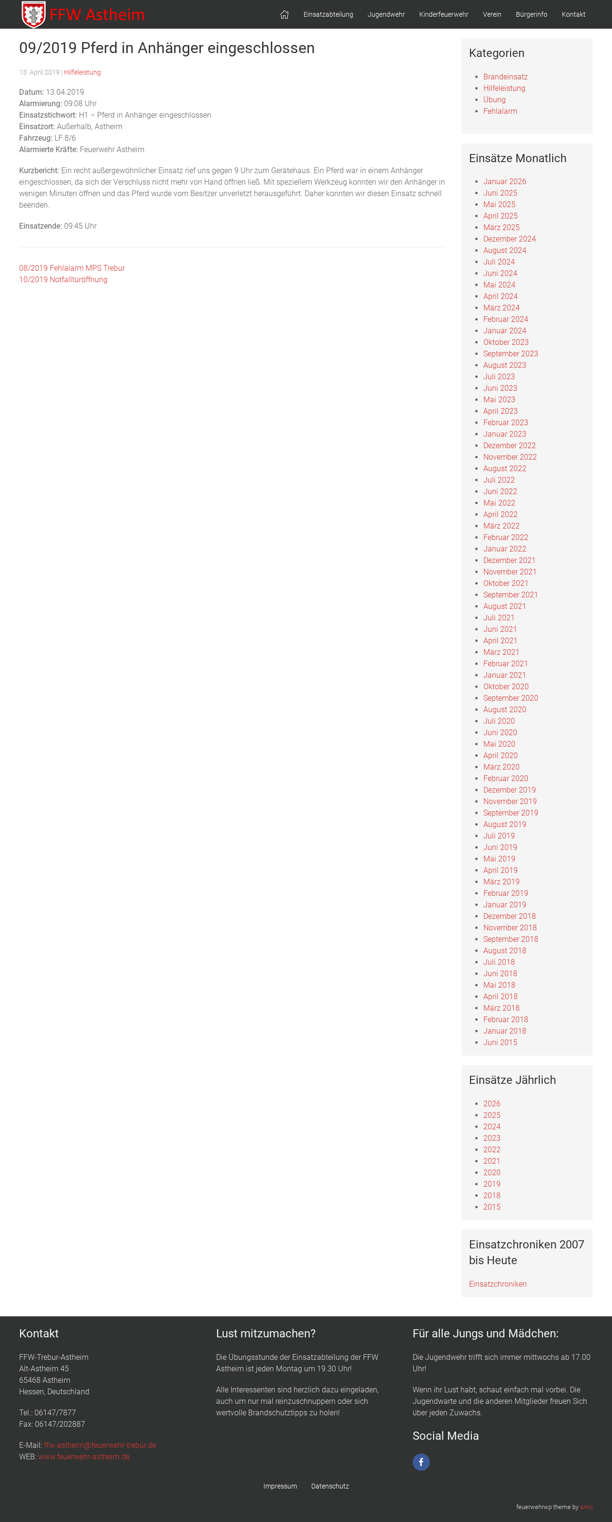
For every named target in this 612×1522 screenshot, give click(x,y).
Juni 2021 (500, 629)
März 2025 (501, 227)
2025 (492, 1115)
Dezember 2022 (509, 445)
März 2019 (501, 881)
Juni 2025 (500, 193)
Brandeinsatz (505, 76)
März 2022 (501, 525)
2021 (492, 1161)
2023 (492, 1138)
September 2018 (510, 939)
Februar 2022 (505, 537)
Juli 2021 (499, 617)
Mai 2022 (499, 502)
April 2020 (500, 755)
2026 (492, 1103)
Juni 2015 (500, 1042)
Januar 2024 (504, 330)
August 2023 (504, 365)
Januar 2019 (504, 904)
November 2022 (510, 457)
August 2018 (504, 950)
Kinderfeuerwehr (444, 14)
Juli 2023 (499, 376)
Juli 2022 (499, 480)
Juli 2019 (499, 835)
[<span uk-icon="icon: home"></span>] (284, 14)
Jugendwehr (386, 14)
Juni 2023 (500, 388)
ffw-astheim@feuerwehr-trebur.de (100, 1445)
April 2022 (500, 514)
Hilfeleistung (82, 72)
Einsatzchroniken (498, 1284)
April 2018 (500, 996)
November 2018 (510, 927)
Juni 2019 (500, 847)
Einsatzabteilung (328, 14)
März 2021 (501, 652)
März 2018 (501, 1008)
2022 (492, 1149)
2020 (492, 1172)
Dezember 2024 (509, 238)
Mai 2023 (499, 399)
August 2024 (504, 250)
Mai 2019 (499, 858)
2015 (492, 1207)
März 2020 (501, 767)
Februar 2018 (505, 1019)
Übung (494, 99)
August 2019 (504, 824)
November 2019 (510, 801)
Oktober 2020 (506, 686)
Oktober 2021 (506, 583)
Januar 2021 (504, 675)
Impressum (280, 1486)
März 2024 (501, 307)
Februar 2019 (505, 893)
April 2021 (500, 640)
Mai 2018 (499, 985)
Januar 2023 (504, 434)
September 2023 (510, 353)
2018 (492, 1195)
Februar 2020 (505, 778)
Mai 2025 (499, 204)
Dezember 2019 (509, 789)
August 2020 (504, 709)
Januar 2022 (504, 548)
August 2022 (504, 468)
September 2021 (510, 594)
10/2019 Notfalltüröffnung (63, 279)
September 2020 (510, 698)
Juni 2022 (500, 491)
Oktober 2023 (506, 342)
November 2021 (510, 571)
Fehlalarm (500, 111)
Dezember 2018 (509, 916)
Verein (492, 14)
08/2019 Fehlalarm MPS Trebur (72, 268)
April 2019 (500, 870)
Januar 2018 (504, 1031)
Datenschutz (330, 1486)
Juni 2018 (500, 973)
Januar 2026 (504, 181)
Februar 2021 (505, 663)
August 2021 (504, 606)
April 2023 (500, 411)
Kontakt (574, 14)
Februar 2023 (505, 422)
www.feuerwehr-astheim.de (84, 1456)
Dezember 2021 (509, 560)
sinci (586, 1507)
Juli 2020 (499, 721)
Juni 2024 (500, 273)
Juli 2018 (499, 962)
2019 (492, 1184)
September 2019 (510, 812)
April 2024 (500, 296)
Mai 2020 (499, 744)
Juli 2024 (499, 261)
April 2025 (500, 216)
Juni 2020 (500, 732)
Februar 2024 (505, 319)
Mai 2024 (499, 284)
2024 (492, 1126)
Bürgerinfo (531, 14)
